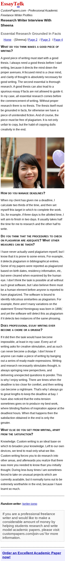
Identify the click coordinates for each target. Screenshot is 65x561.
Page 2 (32, 39)
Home (7, 39)
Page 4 (58, 39)
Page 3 (45, 39)
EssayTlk (12, 3)
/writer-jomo (29, 503)
